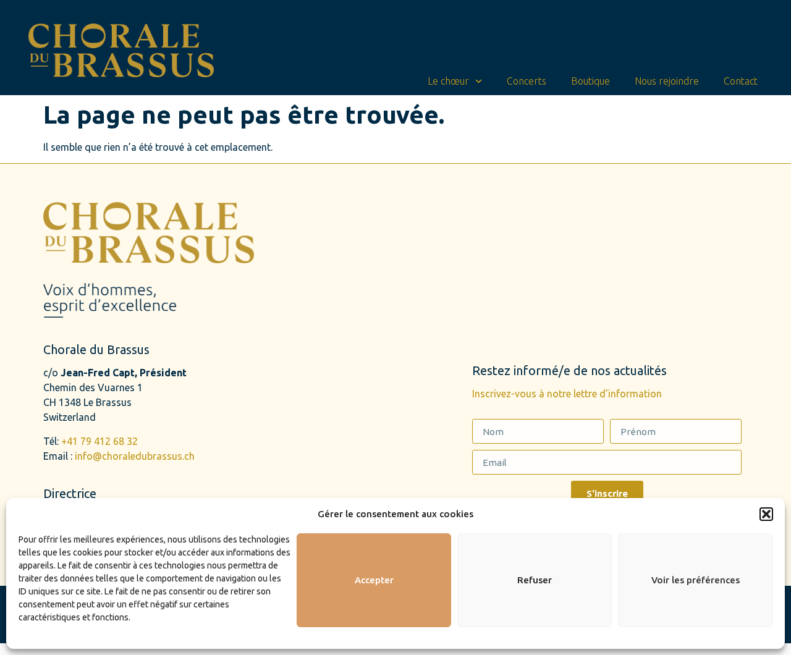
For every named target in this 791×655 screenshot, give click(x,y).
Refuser (534, 580)
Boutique (590, 81)
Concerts (526, 81)
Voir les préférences (695, 580)
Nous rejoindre (667, 81)
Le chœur (448, 81)
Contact (741, 81)
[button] (766, 514)
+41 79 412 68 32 (99, 441)
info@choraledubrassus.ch (135, 456)
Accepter (374, 580)
